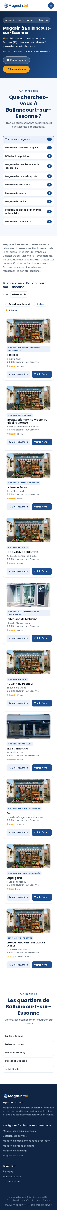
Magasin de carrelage (15, 1150)
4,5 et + (13, 310)
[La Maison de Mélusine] (28, 595)
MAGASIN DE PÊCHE (17, 679)
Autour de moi (18, 69)
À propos (8, 1171)
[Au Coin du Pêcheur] (28, 662)
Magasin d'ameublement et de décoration (26, 1140)
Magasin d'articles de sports (18, 1145)
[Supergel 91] (28, 856)
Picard (11, 813)
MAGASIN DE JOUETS (18, 547)
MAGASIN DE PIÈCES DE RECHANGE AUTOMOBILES (24, 349)
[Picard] (28, 791)
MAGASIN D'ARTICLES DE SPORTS (23, 483)
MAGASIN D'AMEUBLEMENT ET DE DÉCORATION (23, 613)
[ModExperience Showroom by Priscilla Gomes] (28, 398)
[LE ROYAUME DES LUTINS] (28, 530)
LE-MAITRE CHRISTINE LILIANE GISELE (26, 944)
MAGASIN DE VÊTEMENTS (19, 415)
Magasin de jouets (13, 1155)
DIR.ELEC (12, 355)
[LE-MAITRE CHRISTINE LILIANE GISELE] (28, 921)
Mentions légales (12, 1176)
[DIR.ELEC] (28, 331)
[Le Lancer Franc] (28, 465)
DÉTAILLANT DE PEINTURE (20, 938)
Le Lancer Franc (17, 487)
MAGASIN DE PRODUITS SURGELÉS (24, 808)
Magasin (18, 5)
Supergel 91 (14, 878)
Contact (46, 1200)
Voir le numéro (20, 374)
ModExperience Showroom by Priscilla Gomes (27, 421)
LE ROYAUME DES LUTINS (22, 552)
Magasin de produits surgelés (19, 1131)
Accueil (6, 51)
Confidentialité (40, 1197)
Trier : (6, 294)
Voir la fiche (40, 374)
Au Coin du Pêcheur (20, 684)
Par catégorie (18, 60)
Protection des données (19, 1200)
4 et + (42, 304)
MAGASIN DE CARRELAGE (19, 744)
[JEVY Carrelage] (28, 726)
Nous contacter (11, 1181)
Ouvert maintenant (19, 304)
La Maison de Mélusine (22, 619)
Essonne (18, 51)
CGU (29, 1197)
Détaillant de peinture (15, 1135)
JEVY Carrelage (17, 748)
